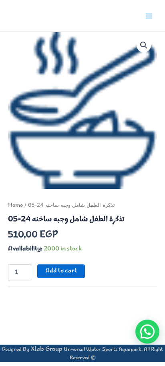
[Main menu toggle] (149, 16)
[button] (144, 45)
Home (15, 205)
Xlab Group (46, 349)
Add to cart (61, 271)
